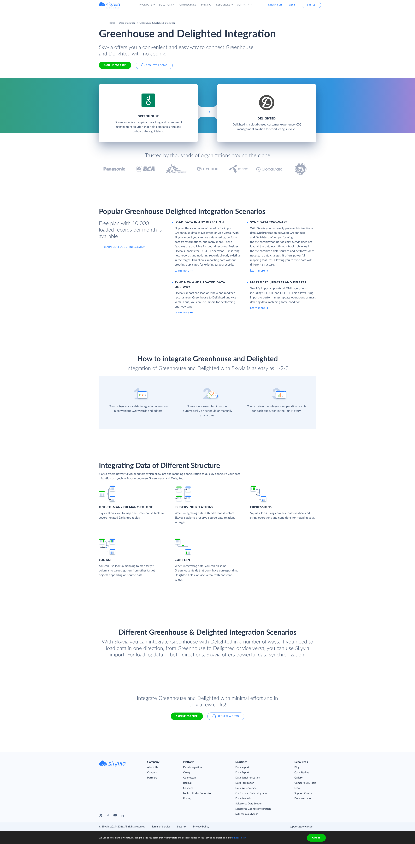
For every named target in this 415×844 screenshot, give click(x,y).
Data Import (242, 767)
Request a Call (275, 5)
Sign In (292, 5)
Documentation (303, 798)
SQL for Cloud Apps (246, 814)
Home (112, 23)
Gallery (298, 777)
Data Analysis (243, 798)
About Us (152, 767)
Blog (296, 767)
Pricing (187, 798)
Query (186, 772)
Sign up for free (187, 716)
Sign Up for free (115, 65)
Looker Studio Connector (197, 793)
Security (181, 826)
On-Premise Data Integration (251, 793)
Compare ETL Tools (305, 783)
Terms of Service (161, 826)
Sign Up (311, 5)
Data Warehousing (246, 788)
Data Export (242, 772)
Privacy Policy (201, 826)
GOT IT (316, 838)
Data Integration (127, 23)
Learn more (182, 270)
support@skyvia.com (301, 826)
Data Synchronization (247, 777)
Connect (188, 788)
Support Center (303, 793)
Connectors (189, 777)
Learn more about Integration (125, 247)
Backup (187, 783)
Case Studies (301, 772)
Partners (152, 777)
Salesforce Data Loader (248, 803)
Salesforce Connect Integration (253, 809)
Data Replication (244, 783)
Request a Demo (156, 65)
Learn (297, 788)
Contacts (152, 772)
